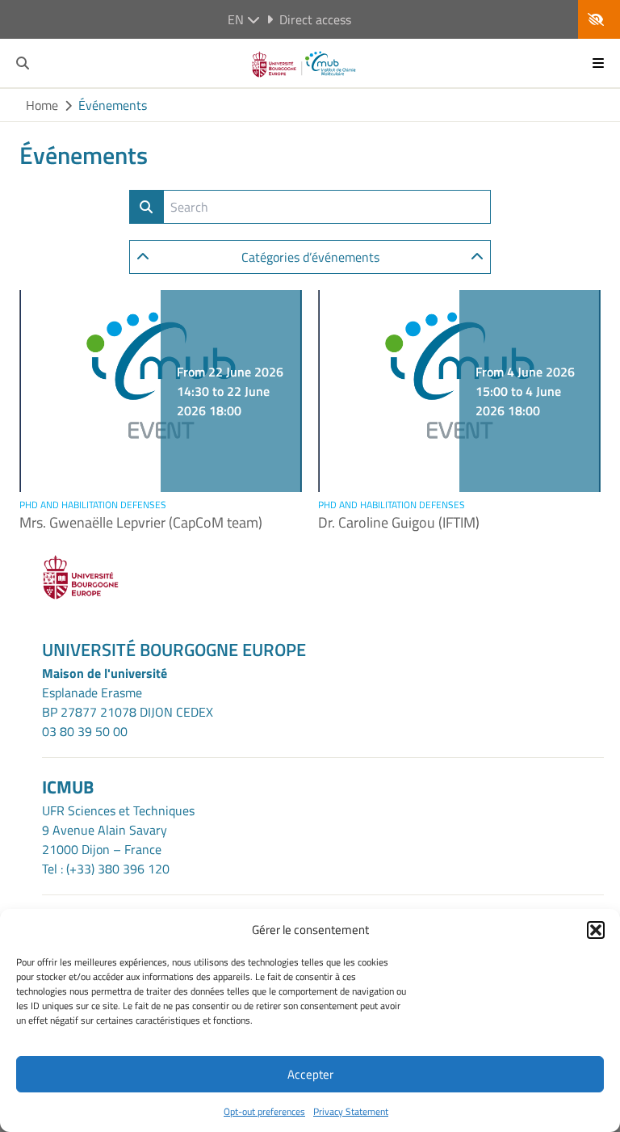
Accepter (310, 1074)
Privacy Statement (350, 1111)
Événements (112, 105)
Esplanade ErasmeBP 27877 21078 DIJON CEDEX (127, 702)
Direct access (315, 19)
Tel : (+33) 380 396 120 (106, 868)
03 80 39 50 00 (85, 731)
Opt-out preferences (264, 1111)
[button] (596, 930)
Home (42, 105)
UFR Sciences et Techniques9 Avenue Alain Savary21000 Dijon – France (118, 830)
